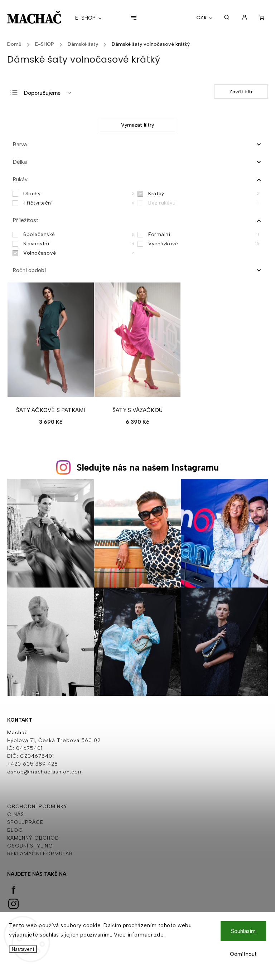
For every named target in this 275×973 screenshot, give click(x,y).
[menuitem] (91, 18)
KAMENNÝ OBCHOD (33, 838)
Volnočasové (78, 253)
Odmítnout (243, 954)
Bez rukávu (203, 203)
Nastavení (23, 949)
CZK (201, 17)
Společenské (78, 234)
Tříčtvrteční (78, 203)
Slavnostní (78, 244)
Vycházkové (203, 244)
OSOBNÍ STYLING (30, 846)
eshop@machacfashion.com (45, 772)
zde (159, 935)
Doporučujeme (42, 93)
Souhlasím (243, 931)
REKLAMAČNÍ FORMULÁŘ (40, 854)
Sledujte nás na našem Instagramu (148, 467)
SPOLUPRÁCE (25, 822)
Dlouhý (78, 194)
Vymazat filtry (137, 125)
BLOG (15, 830)
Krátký (203, 194)
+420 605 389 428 (32, 764)
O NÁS (15, 814)
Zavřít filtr (241, 92)
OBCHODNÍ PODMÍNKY (37, 807)
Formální (203, 234)
